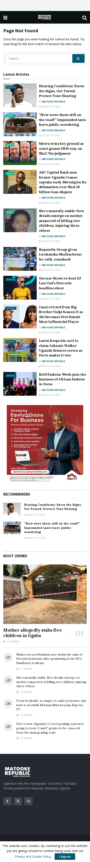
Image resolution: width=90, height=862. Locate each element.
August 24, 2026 (50, 106)
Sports (11, 250)
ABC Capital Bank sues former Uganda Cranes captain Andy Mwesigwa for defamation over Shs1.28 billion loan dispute (63, 182)
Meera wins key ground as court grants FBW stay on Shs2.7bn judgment (61, 148)
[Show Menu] (5, 17)
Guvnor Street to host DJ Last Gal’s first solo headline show (60, 283)
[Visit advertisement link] (45, 444)
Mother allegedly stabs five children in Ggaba (32, 632)
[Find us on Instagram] (28, 801)
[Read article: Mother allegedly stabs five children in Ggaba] (45, 594)
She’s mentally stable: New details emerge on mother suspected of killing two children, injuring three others (61, 221)
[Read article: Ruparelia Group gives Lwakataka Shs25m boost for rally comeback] (20, 259)
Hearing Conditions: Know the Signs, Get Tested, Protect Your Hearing (62, 91)
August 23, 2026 (50, 394)
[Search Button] (84, 17)
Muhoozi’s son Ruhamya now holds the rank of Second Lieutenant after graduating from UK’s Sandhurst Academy (49, 658)
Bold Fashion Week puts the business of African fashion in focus (62, 379)
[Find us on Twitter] (18, 801)
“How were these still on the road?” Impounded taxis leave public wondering (62, 119)
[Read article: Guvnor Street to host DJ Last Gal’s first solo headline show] (20, 288)
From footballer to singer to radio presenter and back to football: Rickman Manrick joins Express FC (51, 705)
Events (11, 279)
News (10, 116)
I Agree (65, 857)
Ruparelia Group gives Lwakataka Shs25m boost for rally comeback (60, 254)
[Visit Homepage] (45, 17)
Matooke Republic (54, 101)
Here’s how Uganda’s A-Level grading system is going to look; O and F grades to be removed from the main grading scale (49, 728)
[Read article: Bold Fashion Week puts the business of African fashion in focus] (20, 384)
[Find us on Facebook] (7, 801)
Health (11, 87)
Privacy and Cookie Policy (33, 856)
